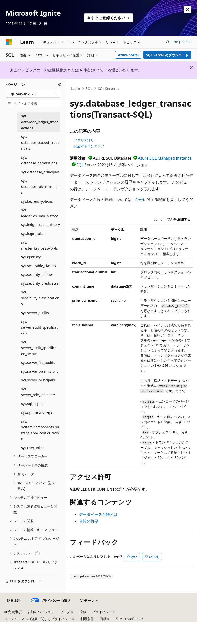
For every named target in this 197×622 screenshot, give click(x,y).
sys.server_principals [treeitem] (38, 380)
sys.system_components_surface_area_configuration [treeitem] (40, 430)
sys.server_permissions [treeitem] (39, 371)
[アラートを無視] (187, 9)
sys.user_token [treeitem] (33, 447)
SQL (89, 88)
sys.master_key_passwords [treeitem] (39, 245)
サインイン (182, 41)
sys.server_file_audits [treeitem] (38, 362)
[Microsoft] (9, 42)
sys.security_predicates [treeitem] (39, 283)
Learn (75, 88)
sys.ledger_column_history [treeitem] (39, 213)
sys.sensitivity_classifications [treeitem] (40, 298)
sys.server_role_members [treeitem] (38, 392)
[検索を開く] (167, 42)
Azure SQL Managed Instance (164, 158)
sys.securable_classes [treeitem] (38, 265)
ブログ (65, 611)
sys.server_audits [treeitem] (35, 312)
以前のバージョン (40, 611)
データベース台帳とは (98, 514)
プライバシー (102, 611)
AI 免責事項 (13, 611)
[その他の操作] (189, 89)
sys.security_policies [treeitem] (37, 274)
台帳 (139, 199)
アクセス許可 (84, 140)
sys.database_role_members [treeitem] (40, 186)
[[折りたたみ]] (59, 84)
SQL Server (107, 88)
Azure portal (128, 55)
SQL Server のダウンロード (167, 55)
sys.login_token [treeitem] (33, 233)
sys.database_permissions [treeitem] (39, 160)
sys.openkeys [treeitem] (31, 257)
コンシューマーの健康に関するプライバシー (37, 618)
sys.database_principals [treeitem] (40, 172)
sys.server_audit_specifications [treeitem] (40, 327)
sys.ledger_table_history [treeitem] (40, 224)
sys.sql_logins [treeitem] (32, 403)
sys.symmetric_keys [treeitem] (36, 412)
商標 (103, 618)
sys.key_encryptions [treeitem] (37, 201)
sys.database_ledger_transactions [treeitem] (39, 122)
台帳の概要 (88, 521)
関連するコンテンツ (89, 146)
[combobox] (33, 94)
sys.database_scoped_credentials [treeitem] (40, 142)
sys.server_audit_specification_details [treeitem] (40, 348)
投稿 (83, 611)
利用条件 (87, 618)
